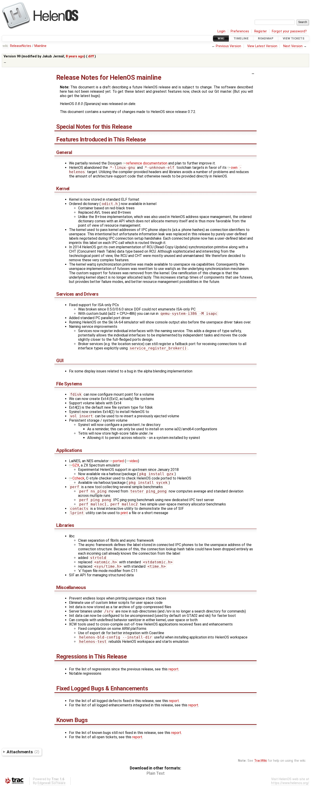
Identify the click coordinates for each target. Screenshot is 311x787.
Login (221, 31)
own (234, 167)
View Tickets (293, 38)
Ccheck (78, 478)
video (133, 461)
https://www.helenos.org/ (290, 783)
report (173, 669)
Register (260, 31)
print (124, 513)
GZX (75, 465)
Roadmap (265, 38)
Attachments (23, 751)
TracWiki (260, 761)
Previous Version (228, 46)
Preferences (240, 31)
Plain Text (156, 773)
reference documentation (146, 163)
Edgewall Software (52, 783)
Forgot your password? (289, 31)
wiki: (6, 46)
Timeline (241, 38)
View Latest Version (262, 46)
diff (91, 56)
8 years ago (75, 56)
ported (118, 461)
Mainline (40, 46)
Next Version (293, 46)
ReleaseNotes (20, 46)
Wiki (221, 38)
